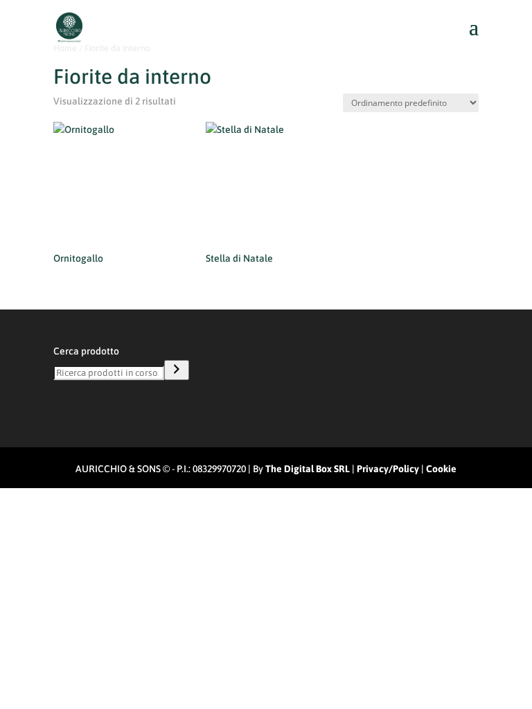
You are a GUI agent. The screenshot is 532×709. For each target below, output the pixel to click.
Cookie (441, 468)
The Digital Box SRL (307, 468)
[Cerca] (176, 370)
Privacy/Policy (388, 468)
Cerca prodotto (86, 351)
